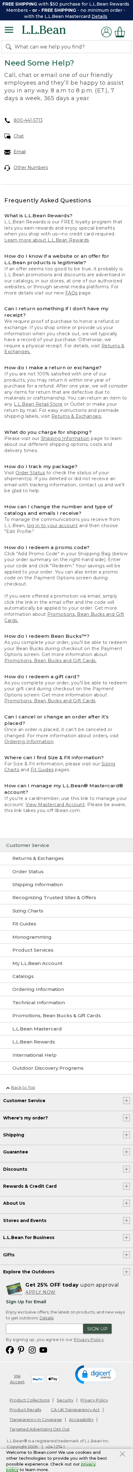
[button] (96, 1374)
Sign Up (97, 1329)
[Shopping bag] (121, 32)
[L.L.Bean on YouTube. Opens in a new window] (43, 1349)
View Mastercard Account (55, 804)
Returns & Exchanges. (76, 416)
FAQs (71, 293)
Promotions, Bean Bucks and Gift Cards (50, 701)
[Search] (10, 47)
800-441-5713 (28, 120)
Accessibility (81, 1419)
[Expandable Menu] (9, 30)
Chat (19, 136)
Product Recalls (25, 1409)
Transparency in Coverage (36, 1419)
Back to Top (23, 1087)
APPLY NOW (40, 1292)
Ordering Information (29, 741)
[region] (66, 10)
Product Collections (29, 1400)
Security (65, 1400)
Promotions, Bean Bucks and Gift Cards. (50, 660)
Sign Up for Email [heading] (26, 1302)
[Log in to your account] (106, 32)
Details (99, 16)
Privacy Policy (89, 1339)
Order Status (30, 473)
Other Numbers (31, 167)
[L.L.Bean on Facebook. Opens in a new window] (10, 1349)
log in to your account (52, 525)
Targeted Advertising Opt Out (40, 1429)
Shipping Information (65, 438)
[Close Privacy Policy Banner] (122, 1454)
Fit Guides (42, 769)
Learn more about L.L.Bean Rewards (46, 240)
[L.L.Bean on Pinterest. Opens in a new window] (21, 1349)
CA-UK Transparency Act (75, 1409)
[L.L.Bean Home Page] (52, 32)
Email (20, 151)
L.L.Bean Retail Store (38, 404)
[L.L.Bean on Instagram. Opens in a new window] (32, 1349)
